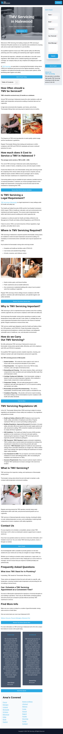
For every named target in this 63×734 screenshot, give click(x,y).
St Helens (5, 712)
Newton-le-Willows (27, 701)
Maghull (24, 714)
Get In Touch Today (22, 77)
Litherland (25, 704)
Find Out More (21, 401)
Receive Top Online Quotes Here (21, 301)
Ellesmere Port (26, 618)
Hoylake (24, 716)
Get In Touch (21, 546)
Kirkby (4, 717)
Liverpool (5, 707)
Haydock (5, 722)
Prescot (13, 618)
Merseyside (6, 709)
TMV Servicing (6, 66)
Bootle (4, 719)
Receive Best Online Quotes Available (22, 190)
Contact (58, 2)
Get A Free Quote (21, 690)
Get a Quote (21, 31)
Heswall (24, 711)
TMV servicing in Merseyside (9, 202)
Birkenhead (6, 714)
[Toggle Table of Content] (16, 82)
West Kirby (25, 719)
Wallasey (24, 706)
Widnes (3, 618)
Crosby (24, 709)
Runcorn (8, 618)
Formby (24, 721)
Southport (25, 724)
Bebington (18, 618)
